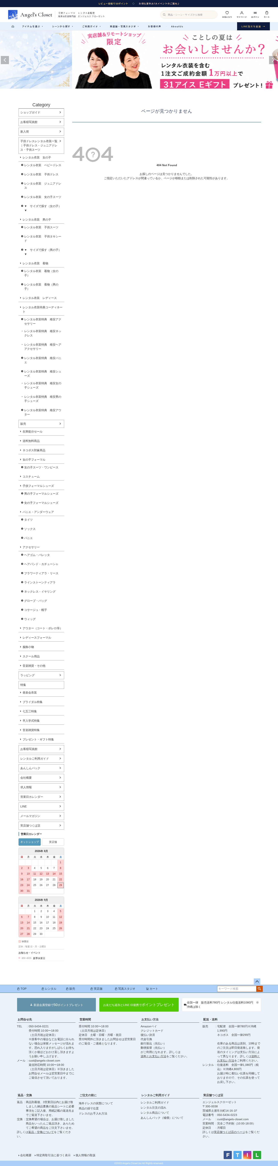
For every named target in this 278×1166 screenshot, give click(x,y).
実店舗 (53, 841)
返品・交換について (41, 1132)
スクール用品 (31, 656)
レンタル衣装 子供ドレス (41, 174)
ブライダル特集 (33, 702)
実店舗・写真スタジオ (124, 26)
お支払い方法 (150, 1019)
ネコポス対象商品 (34, 450)
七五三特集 (30, 711)
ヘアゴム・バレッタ (37, 555)
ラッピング (27, 675)
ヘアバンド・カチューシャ (41, 564)
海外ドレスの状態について (96, 1103)
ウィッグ (30, 619)
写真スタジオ (126, 988)
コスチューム (31, 476)
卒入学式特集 (31, 720)
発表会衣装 (30, 692)
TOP (23, 988)
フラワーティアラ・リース (41, 573)
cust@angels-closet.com (44, 1060)
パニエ (28, 538)
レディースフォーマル (37, 637)
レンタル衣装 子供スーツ (41, 227)
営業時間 (85, 1019)
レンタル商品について (155, 1112)
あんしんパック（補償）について (162, 1117)
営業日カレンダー (31, 796)
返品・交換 (25, 1095)
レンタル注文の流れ (153, 1107)
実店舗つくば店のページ (229, 1132)
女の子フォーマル (34, 459)
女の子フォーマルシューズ (41, 502)
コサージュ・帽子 (35, 610)
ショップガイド (30, 112)
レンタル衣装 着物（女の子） (41, 273)
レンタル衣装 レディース (40, 298)
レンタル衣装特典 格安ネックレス (42, 333)
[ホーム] (13, 26)
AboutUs (177, 26)
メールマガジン (30, 816)
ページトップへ (257, 981)
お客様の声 (154, 26)
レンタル (50, 988)
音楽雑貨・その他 (34, 665)
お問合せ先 (25, 1019)
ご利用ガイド (91, 26)
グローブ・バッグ (35, 600)
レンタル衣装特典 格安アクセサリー (42, 321)
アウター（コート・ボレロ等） (42, 628)
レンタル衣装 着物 (35, 263)
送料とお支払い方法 (153, 1056)
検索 (259, 989)
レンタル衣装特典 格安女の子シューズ (42, 385)
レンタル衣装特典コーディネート (42, 309)
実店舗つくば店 (30, 825)
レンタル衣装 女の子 (37, 157)
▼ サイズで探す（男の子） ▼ (44, 252)
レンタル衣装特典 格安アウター (42, 412)
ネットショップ (29, 841)
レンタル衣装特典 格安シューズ (42, 373)
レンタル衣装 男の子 (37, 219)
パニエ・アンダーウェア (38, 512)
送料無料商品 (31, 440)
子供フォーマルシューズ (38, 485)
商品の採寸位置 (89, 1108)
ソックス (30, 528)
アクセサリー (31, 547)
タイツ (28, 519)
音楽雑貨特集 (31, 730)
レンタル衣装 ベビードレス (42, 165)
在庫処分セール (33, 431)
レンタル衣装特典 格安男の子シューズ (42, 399)
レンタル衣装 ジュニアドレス (42, 185)
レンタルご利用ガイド (34, 758)
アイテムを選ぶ (32, 26)
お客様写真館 (28, 122)
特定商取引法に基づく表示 (53, 1155)
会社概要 (26, 777)
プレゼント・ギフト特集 (38, 739)
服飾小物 (28, 647)
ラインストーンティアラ (40, 582)
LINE (23, 806)
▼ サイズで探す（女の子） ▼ (44, 208)
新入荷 (24, 131)
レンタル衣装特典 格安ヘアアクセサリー (42, 346)
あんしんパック (30, 768)
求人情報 (26, 787)
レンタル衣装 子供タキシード (42, 238)
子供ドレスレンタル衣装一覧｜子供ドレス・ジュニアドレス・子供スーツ (38, 145)
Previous (5, 60)
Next (273, 60)
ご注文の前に (88, 1095)
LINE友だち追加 (253, 26)
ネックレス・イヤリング (40, 591)
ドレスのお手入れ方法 (93, 1113)
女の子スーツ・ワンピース (41, 467)
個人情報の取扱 (85, 1155)
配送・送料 (210, 1019)
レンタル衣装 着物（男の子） (41, 286)
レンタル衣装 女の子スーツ (42, 197)
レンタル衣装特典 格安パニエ (42, 360)
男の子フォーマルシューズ (41, 493)
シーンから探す (62, 26)
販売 (23, 423)
